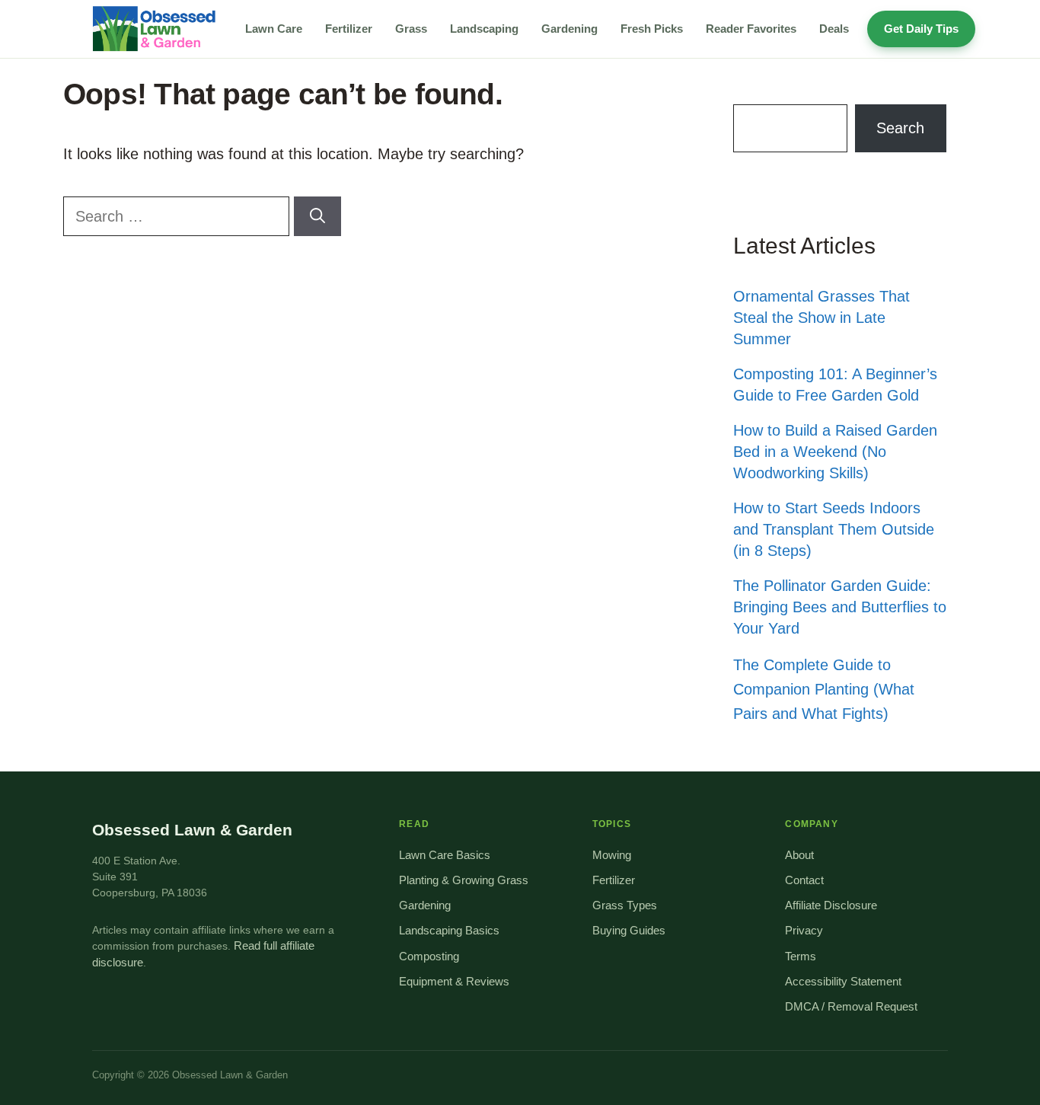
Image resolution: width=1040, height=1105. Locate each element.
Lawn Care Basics (444, 855)
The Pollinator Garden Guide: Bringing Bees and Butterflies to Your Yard (839, 607)
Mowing (611, 855)
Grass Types (624, 905)
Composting (429, 956)
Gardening (569, 28)
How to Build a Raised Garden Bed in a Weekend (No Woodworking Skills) (835, 451)
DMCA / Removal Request (851, 1007)
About (799, 855)
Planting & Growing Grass (463, 880)
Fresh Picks (651, 28)
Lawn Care (273, 28)
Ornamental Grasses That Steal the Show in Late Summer (821, 317)
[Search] (317, 216)
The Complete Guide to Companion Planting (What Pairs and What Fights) (823, 689)
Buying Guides (628, 931)
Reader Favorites (751, 28)
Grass (411, 28)
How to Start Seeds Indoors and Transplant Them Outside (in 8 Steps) (833, 529)
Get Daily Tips (921, 28)
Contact (804, 880)
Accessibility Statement (843, 982)
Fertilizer (348, 28)
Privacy (804, 931)
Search (900, 128)
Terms (800, 956)
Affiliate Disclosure (831, 905)
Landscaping (484, 28)
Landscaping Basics (449, 931)
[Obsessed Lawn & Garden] (159, 29)
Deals (834, 28)
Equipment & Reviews (454, 982)
